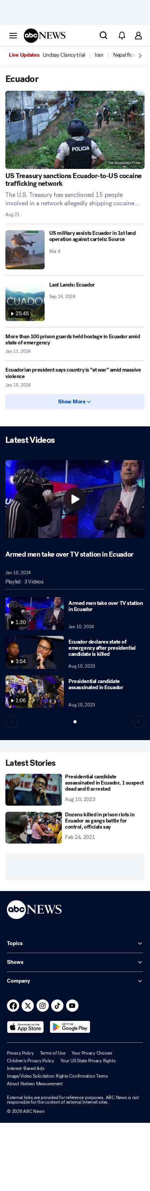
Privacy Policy (20, 1053)
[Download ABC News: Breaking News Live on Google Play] (70, 1027)
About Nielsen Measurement (35, 1083)
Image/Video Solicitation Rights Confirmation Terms (57, 1076)
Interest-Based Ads (26, 1068)
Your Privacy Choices (92, 1053)
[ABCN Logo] (44, 35)
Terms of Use (52, 1053)
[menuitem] (64, 55)
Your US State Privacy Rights (87, 1060)
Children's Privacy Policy (30, 1060)
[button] (13, 35)
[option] (51, 55)
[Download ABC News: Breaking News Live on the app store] (25, 1027)
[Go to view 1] (75, 721)
